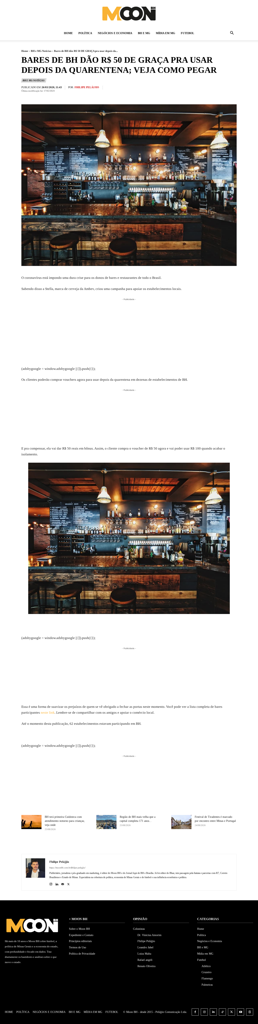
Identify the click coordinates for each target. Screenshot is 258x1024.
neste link (48, 712)
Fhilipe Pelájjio (87, 87)
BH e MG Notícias (41, 50)
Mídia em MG (165, 33)
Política (85, 33)
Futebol (187, 33)
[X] (135, 844)
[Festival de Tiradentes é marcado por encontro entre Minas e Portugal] (181, 822)
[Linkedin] (56, 883)
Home (68, 33)
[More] (162, 844)
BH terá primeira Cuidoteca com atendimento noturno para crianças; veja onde (65, 820)
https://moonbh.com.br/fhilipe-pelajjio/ (67, 867)
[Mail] (62, 883)
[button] (232, 33)
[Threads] (249, 1012)
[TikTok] (222, 1012)
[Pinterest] (144, 844)
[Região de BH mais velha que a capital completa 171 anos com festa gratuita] (106, 822)
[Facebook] (125, 844)
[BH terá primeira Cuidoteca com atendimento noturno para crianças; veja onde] (31, 822)
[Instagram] (50, 883)
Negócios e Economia (115, 33)
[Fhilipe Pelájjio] (35, 872)
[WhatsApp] (153, 844)
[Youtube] (240, 1012)
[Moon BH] (129, 13)
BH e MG (144, 33)
